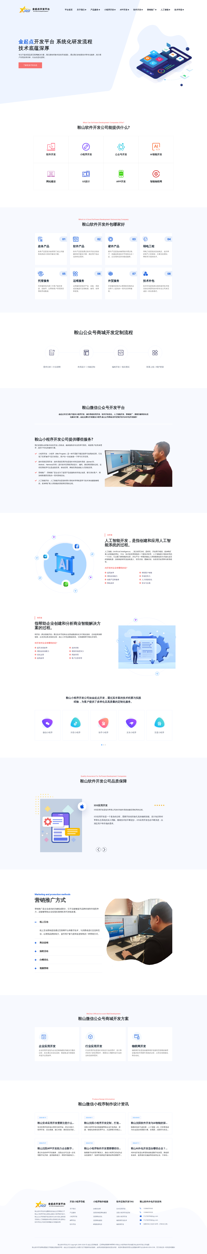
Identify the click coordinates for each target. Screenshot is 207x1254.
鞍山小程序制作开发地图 (125, 1244)
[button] (101, 744)
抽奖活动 (44, 951)
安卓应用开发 (120, 1209)
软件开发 (137, 10)
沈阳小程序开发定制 (123, 1212)
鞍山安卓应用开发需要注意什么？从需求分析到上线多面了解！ (56, 1123)
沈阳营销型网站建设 (100, 1212)
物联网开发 (120, 1224)
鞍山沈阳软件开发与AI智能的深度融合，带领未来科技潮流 (149, 1123)
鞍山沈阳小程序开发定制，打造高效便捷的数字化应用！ (102, 1123)
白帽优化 (44, 959)
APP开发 (123, 10)
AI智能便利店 (97, 1224)
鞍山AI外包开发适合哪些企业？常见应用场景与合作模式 (149, 1148)
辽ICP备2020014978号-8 (108, 1244)
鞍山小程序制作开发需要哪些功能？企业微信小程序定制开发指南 (102, 1148)
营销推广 (151, 10)
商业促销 (44, 942)
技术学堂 (178, 10)
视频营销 (44, 968)
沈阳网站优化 (97, 1216)
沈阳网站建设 (97, 1220)
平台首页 (69, 10)
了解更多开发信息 (30, 65)
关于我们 (81, 10)
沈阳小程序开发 (121, 1216)
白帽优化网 (97, 1209)
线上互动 (44, 921)
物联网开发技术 (121, 1220)
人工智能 (165, 10)
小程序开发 (109, 10)
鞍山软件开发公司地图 (141, 1244)
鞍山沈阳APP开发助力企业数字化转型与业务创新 (56, 1148)
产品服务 (94, 10)
